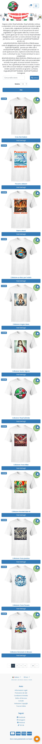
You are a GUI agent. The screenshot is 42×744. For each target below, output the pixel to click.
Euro (26, 677)
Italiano (17, 677)
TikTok (21, 725)
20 (33, 666)
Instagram (21, 720)
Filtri (21, 90)
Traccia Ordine (21, 706)
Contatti (21, 701)
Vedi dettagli (21, 140)
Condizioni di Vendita (21, 695)
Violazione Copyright (21, 703)
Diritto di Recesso (21, 698)
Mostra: (17, 84)
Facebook (21, 717)
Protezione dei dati (21, 693)
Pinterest (22, 722)
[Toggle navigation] (36, 6)
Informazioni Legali (21, 690)
